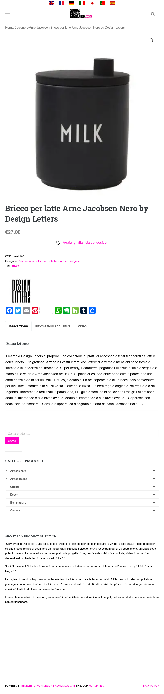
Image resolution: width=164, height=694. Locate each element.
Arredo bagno (18, 479)
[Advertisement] (82, 644)
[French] (61, 2)
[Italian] (82, 2)
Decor (14, 494)
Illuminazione (18, 502)
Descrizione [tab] (18, 326)
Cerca (12, 441)
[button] (151, 40)
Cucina (62, 261)
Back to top (151, 685)
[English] (51, 2)
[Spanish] (113, 2)
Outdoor (15, 510)
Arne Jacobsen (39, 27)
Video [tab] (82, 326)
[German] (72, 2)
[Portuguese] (102, 2)
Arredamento (18, 471)
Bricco (15, 266)
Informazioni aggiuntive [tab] (52, 326)
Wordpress (96, 685)
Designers (21, 27)
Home (9, 27)
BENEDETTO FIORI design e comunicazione (48, 685)
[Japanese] (92, 2)
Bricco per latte (47, 261)
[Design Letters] (21, 291)
